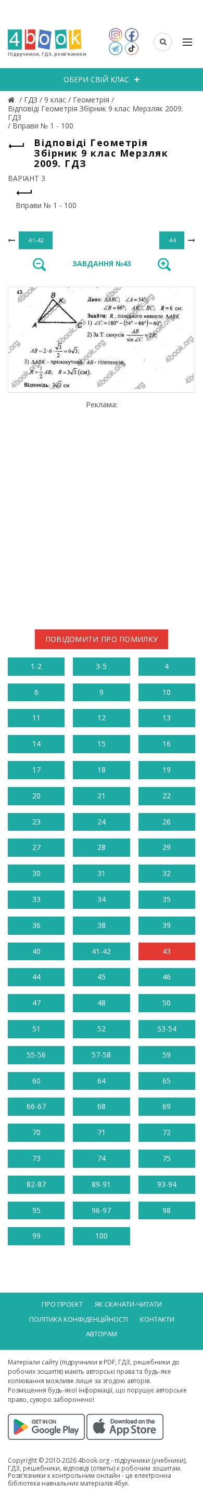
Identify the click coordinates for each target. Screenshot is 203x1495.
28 (101, 847)
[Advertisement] (101, 510)
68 (101, 1106)
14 (36, 744)
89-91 (101, 1184)
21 (101, 796)
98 (166, 1210)
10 (166, 692)
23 (36, 822)
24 (101, 822)
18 (101, 770)
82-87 (36, 1184)
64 (101, 1081)
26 (166, 822)
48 (101, 1003)
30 (36, 873)
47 (36, 1003)
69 (166, 1106)
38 (101, 925)
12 (101, 718)
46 (166, 977)
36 (36, 925)
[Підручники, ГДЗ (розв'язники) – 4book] (12, 100)
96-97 (101, 1210)
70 (36, 1132)
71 (101, 1132)
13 (166, 718)
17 (36, 770)
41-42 (101, 951)
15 (101, 744)
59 (166, 1055)
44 (36, 977)
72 (166, 1132)
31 (101, 873)
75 (166, 1158)
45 (101, 977)
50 (166, 1003)
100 (101, 1236)
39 (166, 925)
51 (36, 1029)
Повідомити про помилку (101, 639)
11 (36, 718)
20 (36, 796)
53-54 (166, 1029)
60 (36, 1081)
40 (36, 951)
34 (101, 899)
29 (166, 847)
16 (166, 744)
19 (166, 770)
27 (36, 847)
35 (166, 899)
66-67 (36, 1106)
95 (36, 1210)
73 (36, 1158)
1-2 (36, 666)
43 (166, 951)
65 (166, 1081)
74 (101, 1158)
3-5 (101, 666)
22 (166, 796)
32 (166, 873)
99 (36, 1236)
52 (101, 1029)
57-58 (101, 1055)
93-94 (166, 1184)
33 (36, 899)
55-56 (36, 1055)
